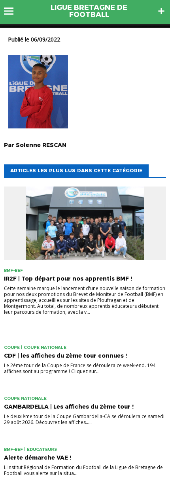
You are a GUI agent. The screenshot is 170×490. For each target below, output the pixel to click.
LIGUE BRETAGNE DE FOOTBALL (89, 11)
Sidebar (161, 11)
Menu (12, 11)
